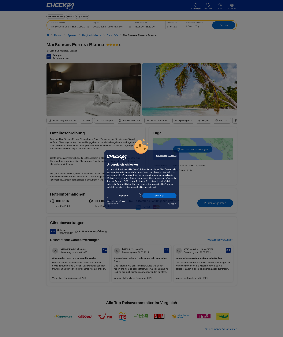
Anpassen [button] (123, 195)
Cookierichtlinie (113, 204)
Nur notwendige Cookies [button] (166, 156)
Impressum (172, 204)
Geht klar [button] (159, 195)
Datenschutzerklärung (116, 201)
